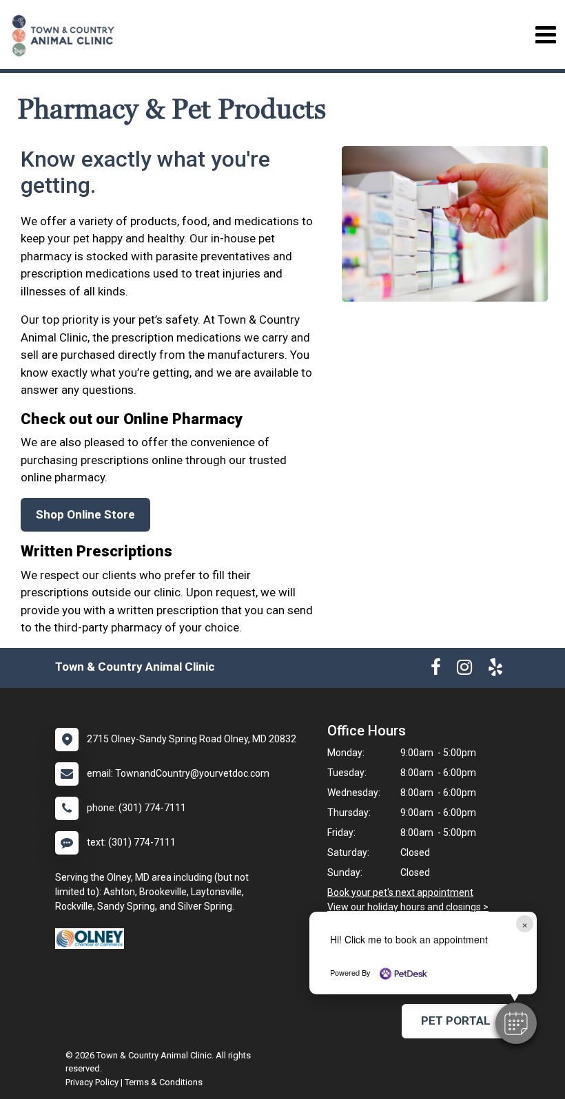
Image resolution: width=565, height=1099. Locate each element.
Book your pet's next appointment (400, 892)
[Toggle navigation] (545, 35)
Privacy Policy (92, 1082)
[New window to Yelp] (495, 670)
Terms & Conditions (164, 1082)
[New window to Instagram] (464, 670)
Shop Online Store (85, 514)
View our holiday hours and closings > (408, 906)
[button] (516, 1023)
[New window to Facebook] (436, 670)
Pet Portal (456, 1020)
